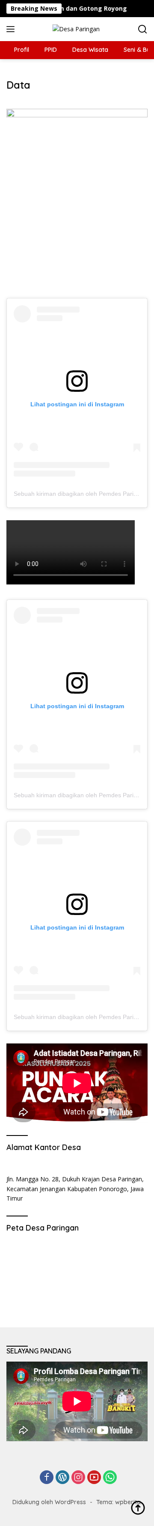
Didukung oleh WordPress (49, 1502)
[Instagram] (78, 1477)
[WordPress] (62, 1477)
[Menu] (12, 29)
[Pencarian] (143, 29)
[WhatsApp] (110, 1477)
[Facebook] (46, 1477)
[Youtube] (94, 1477)
